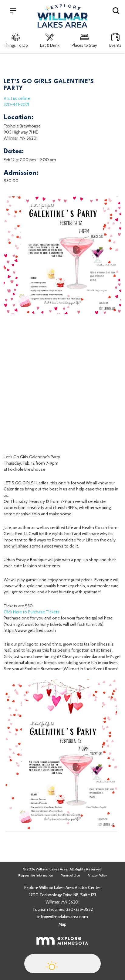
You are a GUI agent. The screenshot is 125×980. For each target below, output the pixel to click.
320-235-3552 (79, 909)
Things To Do (16, 45)
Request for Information (35, 875)
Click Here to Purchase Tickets (31, 612)
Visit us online (17, 98)
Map (62, 924)
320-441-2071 (16, 104)
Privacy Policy (97, 875)
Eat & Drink (49, 45)
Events (115, 45)
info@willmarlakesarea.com (62, 916)
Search (116, 10)
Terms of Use (70, 875)
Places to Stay (84, 45)
